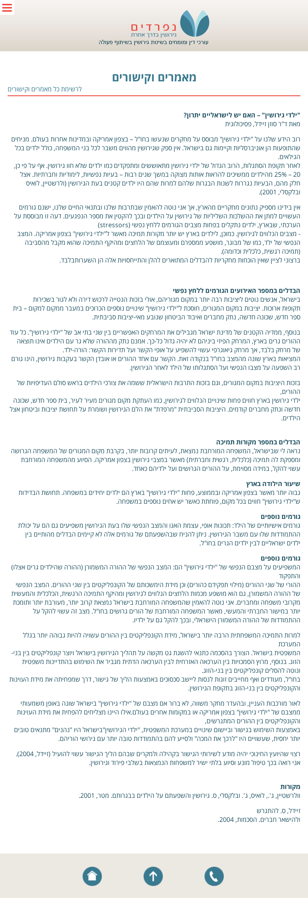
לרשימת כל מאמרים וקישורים (45, 89)
